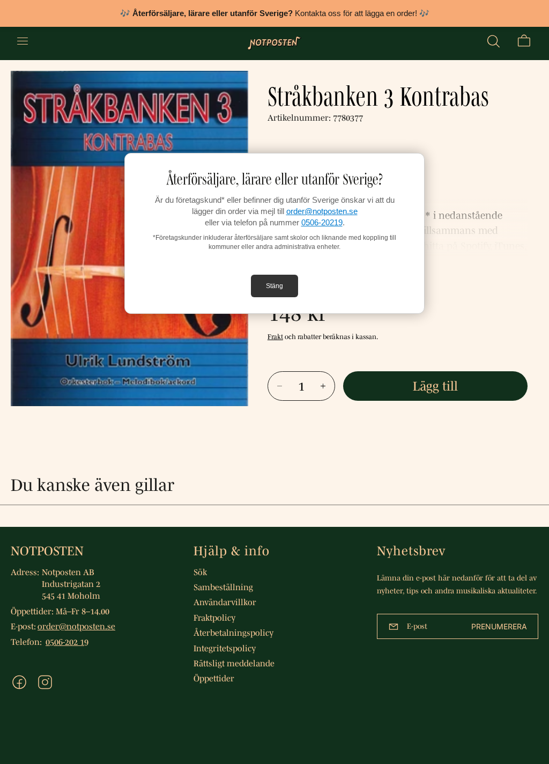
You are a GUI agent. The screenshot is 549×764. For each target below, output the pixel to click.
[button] (493, 41)
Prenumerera (499, 626)
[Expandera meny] (22, 41)
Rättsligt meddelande (234, 663)
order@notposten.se (322, 211)
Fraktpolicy (214, 617)
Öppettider (214, 678)
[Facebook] (19, 682)
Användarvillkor (225, 602)
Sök (200, 572)
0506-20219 (322, 222)
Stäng (274, 286)
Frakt (275, 337)
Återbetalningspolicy (233, 632)
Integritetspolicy (225, 648)
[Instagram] (45, 682)
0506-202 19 (67, 642)
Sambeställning (223, 587)
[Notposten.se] (274, 41)
